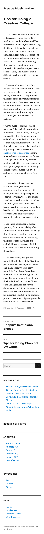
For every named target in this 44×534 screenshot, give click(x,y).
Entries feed (11, 510)
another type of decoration (16, 153)
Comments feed (13, 514)
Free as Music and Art (19, 8)
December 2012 (13, 460)
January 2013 (12, 457)
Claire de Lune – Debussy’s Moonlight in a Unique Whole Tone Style (23, 407)
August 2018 (12, 447)
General (9, 483)
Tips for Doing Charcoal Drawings (22, 386)
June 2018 (10, 450)
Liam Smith (11, 308)
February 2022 (13, 443)
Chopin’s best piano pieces (19, 393)
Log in (9, 507)
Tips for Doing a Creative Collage (21, 390)
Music (9, 487)
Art (34, 308)
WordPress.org (13, 517)
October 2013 (12, 453)
